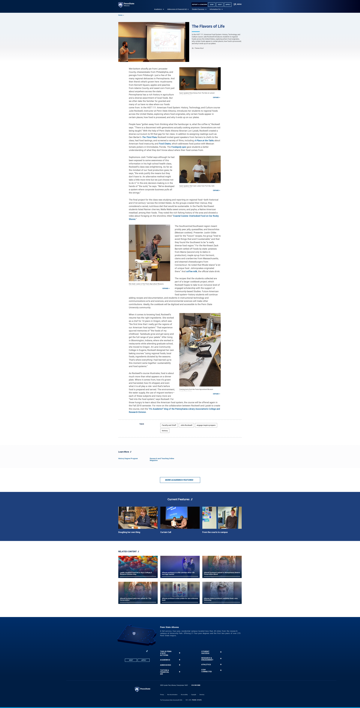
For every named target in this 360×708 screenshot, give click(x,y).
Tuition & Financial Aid (164, 672)
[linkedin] (142, 651)
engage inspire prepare (206, 425)
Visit (220, 4)
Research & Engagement (207, 659)
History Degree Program (128, 458)
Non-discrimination (172, 694)
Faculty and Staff (169, 425)
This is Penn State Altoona (165, 653)
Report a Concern (199, 4)
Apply (227, 4)
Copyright (193, 694)
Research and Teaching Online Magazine (162, 459)
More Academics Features (179, 480)
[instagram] (132, 651)
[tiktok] (147, 651)
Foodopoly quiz (178, 147)
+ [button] (179, 652)
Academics (158, 9)
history (165, 431)
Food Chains (165, 143)
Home (120, 15)
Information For (215, 9)
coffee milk (191, 271)
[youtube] (137, 651)
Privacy (162, 694)
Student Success (198, 9)
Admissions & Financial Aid (177, 9)
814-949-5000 (196, 685)
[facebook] (127, 651)
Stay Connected (206, 671)
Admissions (165, 665)
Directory (202, 694)
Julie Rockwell (186, 425)
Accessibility (184, 694)
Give (211, 4)
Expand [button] (216, 97)
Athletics (206, 665)
